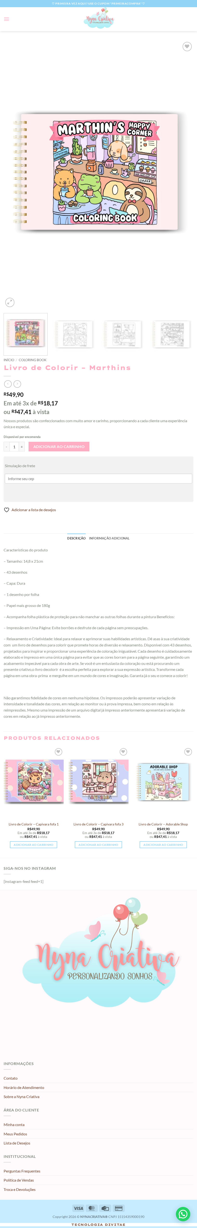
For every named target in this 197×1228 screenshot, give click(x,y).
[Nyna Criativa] (98, 19)
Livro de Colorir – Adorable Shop (163, 824)
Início (9, 360)
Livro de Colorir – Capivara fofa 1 (34, 824)
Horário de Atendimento (24, 1087)
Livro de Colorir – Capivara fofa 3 (98, 824)
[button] (6, 19)
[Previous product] (17, 384)
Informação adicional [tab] (109, 538)
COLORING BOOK (33, 360)
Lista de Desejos (17, 1143)
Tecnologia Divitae (98, 1224)
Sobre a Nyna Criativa (21, 1096)
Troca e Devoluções (20, 1189)
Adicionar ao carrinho (59, 446)
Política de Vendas (19, 1180)
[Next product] (8, 384)
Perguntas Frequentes (22, 1171)
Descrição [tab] (76, 538)
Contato (11, 1078)
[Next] (183, 174)
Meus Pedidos (15, 1134)
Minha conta (14, 1124)
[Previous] (13, 174)
